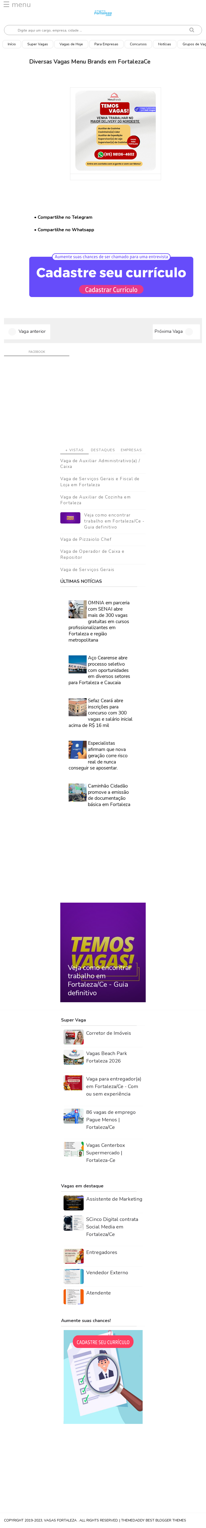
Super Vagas (37, 44)
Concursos (138, 44)
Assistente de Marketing (114, 1199)
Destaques (103, 450)
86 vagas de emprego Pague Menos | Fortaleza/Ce (111, 1120)
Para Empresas (106, 44)
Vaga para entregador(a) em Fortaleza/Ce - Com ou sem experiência (113, 1086)
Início (12, 44)
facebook (37, 352)
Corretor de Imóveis (108, 1033)
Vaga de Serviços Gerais (87, 570)
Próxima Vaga (168, 331)
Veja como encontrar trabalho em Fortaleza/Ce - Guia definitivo (114, 521)
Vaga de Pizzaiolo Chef (86, 539)
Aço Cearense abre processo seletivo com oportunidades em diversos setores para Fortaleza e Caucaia (99, 670)
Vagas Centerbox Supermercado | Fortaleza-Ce (105, 1153)
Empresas (131, 450)
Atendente (98, 1293)
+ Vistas (74, 450)
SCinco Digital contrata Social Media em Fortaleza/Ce (112, 1227)
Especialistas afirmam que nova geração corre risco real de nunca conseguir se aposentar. (98, 755)
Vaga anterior (32, 331)
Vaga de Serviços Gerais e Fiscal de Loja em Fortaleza (100, 482)
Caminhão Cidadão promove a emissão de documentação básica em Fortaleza (109, 795)
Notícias (164, 44)
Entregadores (101, 1252)
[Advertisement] (103, 404)
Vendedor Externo (107, 1272)
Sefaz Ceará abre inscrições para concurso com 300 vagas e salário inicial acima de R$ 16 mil (101, 713)
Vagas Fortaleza (61, 1520)
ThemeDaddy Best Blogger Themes (153, 1520)
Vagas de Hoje (71, 44)
